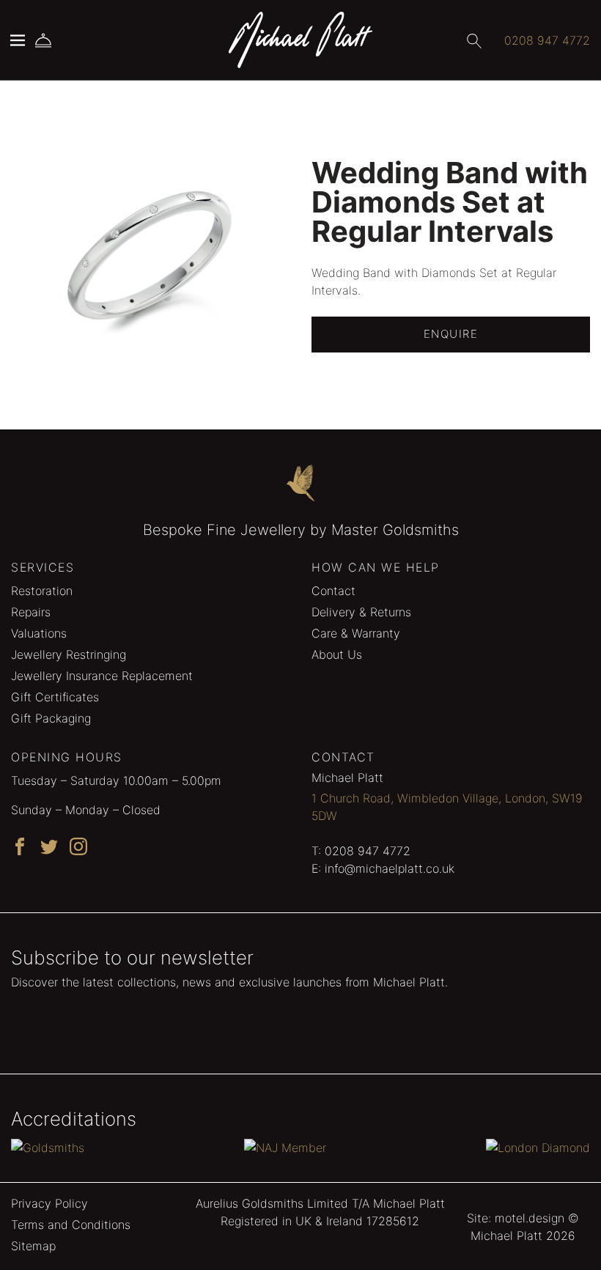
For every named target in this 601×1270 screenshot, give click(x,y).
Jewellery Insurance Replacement (102, 675)
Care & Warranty (355, 633)
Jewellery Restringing (68, 654)
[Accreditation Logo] (47, 1146)
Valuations (39, 633)
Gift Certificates (55, 697)
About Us (336, 654)
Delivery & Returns (361, 612)
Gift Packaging (51, 718)
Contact (333, 590)
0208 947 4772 (367, 850)
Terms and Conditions (70, 1224)
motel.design (529, 1218)
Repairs (31, 612)
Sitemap (33, 1245)
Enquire (451, 334)
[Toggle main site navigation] (17, 40)
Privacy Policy (49, 1203)
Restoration (42, 590)
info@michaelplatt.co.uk (389, 868)
